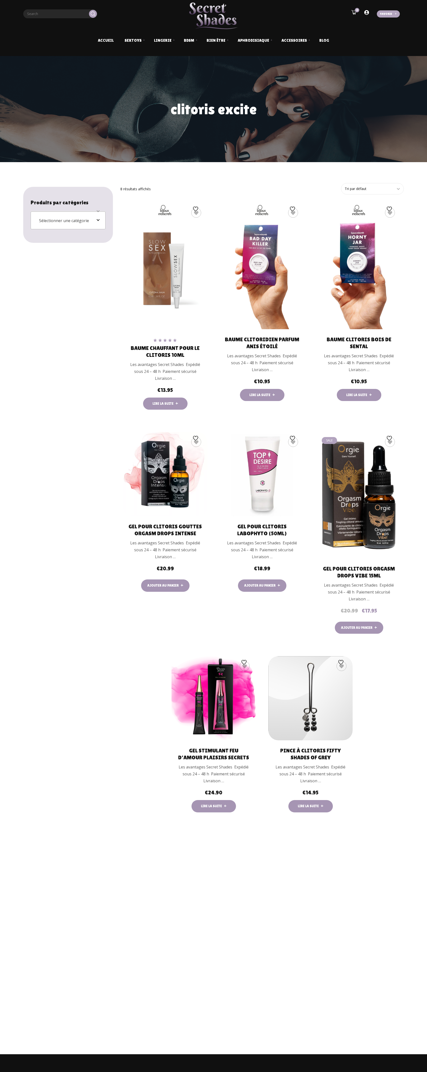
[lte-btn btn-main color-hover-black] (165, 585)
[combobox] (68, 220)
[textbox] (68, 220)
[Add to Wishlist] (196, 212)
